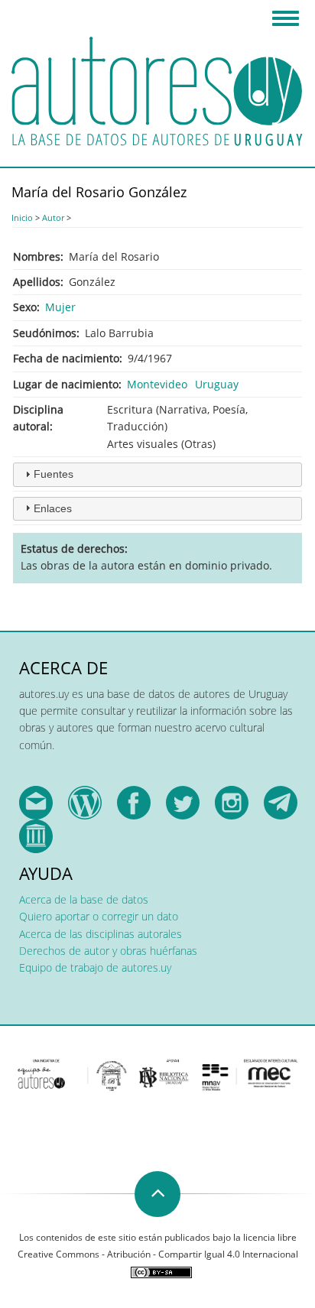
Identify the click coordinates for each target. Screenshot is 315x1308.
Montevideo (157, 384)
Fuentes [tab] (53, 474)
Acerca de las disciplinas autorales (100, 934)
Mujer (60, 307)
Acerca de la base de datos (83, 899)
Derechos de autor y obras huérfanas (108, 950)
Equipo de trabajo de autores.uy (95, 967)
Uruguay (217, 384)
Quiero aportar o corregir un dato (98, 916)
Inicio (22, 217)
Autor (53, 217)
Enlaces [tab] (53, 508)
